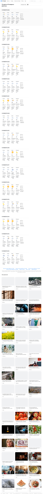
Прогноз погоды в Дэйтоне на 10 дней (12, 269)
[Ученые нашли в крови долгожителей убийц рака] (21, 310)
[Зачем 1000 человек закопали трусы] (35, 350)
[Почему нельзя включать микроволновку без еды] (21, 458)
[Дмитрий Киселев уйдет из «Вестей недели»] (8, 283)
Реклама (7, 493)
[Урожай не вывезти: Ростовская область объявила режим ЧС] (8, 458)
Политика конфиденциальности (17, 493)
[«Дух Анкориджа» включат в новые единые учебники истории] (35, 377)
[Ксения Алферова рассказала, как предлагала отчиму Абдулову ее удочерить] (8, 418)
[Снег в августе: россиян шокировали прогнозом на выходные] (8, 364)
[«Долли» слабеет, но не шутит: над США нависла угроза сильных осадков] (8, 485)
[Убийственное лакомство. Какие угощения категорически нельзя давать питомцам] (21, 283)
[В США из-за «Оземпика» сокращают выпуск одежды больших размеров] (35, 324)
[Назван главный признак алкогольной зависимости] (35, 458)
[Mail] (1, 1)
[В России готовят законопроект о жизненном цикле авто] (35, 445)
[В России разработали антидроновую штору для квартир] (35, 404)
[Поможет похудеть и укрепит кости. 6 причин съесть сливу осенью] (21, 324)
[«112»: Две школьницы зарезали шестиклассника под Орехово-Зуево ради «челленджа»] (8, 431)
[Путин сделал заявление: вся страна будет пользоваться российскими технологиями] (21, 431)
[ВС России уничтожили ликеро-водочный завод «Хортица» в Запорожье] (21, 364)
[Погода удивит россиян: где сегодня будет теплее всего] (21, 404)
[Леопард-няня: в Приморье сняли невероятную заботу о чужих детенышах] (21, 297)
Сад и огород (28, 269)
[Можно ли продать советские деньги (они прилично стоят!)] (21, 445)
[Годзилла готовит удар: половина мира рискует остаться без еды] (8, 310)
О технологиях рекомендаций (25, 493)
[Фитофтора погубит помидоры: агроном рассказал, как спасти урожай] (21, 418)
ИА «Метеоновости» (39, 493)
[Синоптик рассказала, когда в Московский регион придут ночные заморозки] (21, 391)
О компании (4, 493)
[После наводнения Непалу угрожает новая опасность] (8, 377)
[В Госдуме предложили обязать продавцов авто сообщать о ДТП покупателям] (21, 472)
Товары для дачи (34, 269)
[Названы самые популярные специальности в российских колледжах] (35, 337)
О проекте (11, 493)
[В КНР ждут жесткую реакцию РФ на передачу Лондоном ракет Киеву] (8, 324)
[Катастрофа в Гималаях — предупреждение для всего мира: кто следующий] (35, 283)
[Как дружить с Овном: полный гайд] (8, 472)
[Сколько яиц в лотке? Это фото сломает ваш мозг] (21, 485)
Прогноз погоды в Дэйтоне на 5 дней (21, 268)
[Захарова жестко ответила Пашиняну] (8, 445)
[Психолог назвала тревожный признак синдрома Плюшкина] (21, 337)
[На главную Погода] (4, 1)
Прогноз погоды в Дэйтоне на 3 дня (8, 268)
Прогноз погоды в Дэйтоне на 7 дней (34, 268)
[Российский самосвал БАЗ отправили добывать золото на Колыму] (8, 391)
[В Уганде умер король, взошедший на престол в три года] (8, 404)
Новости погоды (22, 269)
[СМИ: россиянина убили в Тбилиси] (35, 391)
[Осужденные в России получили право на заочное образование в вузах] (8, 297)
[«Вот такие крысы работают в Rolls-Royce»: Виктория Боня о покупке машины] (35, 297)
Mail (1, 493)
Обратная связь (31, 493)
